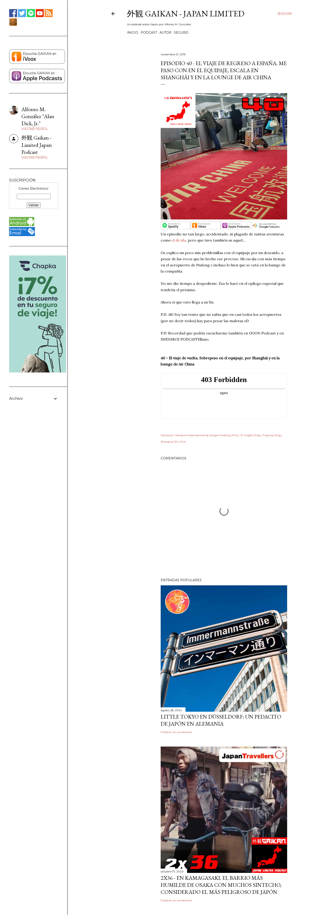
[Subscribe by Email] (22, 235)
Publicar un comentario (176, 732)
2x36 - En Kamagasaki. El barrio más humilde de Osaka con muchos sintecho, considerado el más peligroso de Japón (221, 884)
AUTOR (165, 33)
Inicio (132, 33)
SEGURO (181, 33)
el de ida (179, 240)
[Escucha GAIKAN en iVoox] (37, 63)
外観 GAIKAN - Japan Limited (185, 13)
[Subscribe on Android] (21, 225)
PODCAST (149, 33)
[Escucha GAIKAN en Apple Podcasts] (37, 82)
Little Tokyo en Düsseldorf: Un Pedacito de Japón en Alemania (221, 720)
